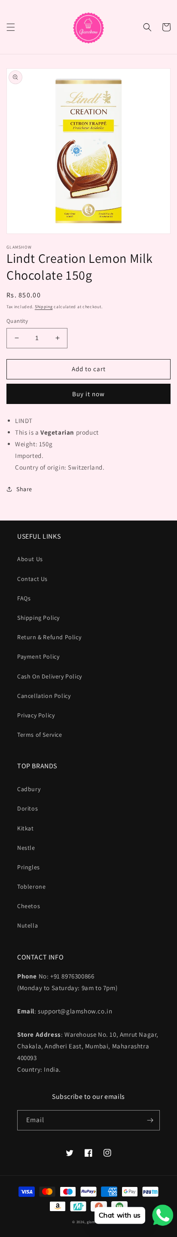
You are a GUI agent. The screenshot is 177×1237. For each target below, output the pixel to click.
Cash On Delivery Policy (49, 676)
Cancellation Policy (43, 696)
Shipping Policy (38, 618)
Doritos (27, 808)
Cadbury (28, 789)
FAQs (24, 598)
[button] (10, 27)
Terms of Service (39, 734)
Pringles (28, 867)
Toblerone (31, 886)
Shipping (44, 306)
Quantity (17, 321)
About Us (30, 559)
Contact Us (32, 579)
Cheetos (28, 906)
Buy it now (88, 394)
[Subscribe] (149, 1120)
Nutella (27, 925)
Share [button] (24, 489)
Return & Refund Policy (49, 637)
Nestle (26, 848)
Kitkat (25, 828)
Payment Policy (38, 656)
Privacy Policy (36, 715)
